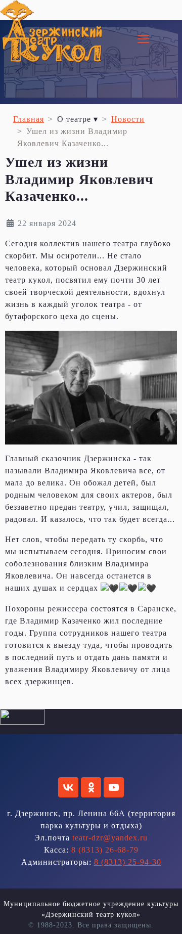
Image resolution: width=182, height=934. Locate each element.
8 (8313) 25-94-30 (127, 862)
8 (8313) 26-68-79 (105, 850)
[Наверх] (164, 915)
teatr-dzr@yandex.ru (110, 837)
